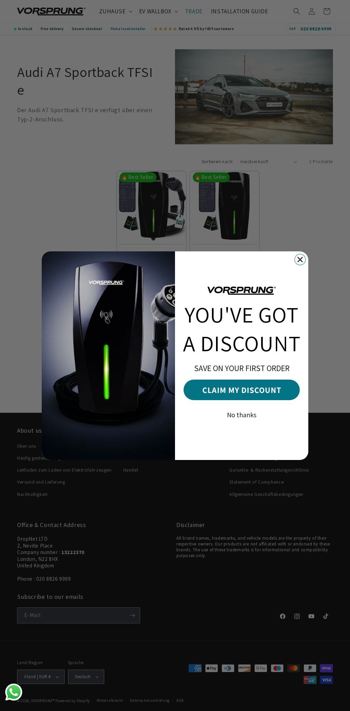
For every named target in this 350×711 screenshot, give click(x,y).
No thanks (241, 414)
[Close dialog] (300, 259)
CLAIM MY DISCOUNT (241, 389)
